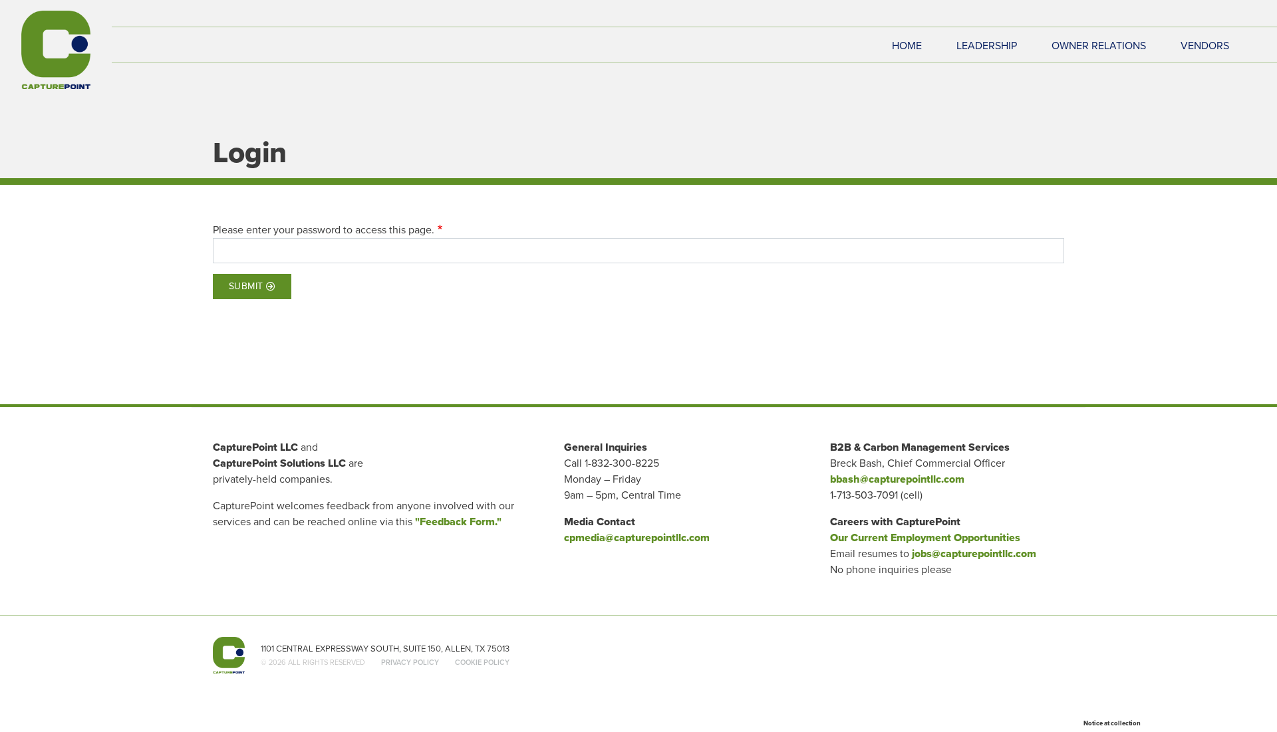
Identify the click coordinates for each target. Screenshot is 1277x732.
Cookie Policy (482, 662)
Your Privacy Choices (1193, 721)
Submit (246, 286)
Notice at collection (1112, 723)
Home (907, 46)
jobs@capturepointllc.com (974, 553)
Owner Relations (1099, 46)
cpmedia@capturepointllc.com (637, 537)
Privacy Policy (410, 662)
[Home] (55, 50)
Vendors (1205, 46)
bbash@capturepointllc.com (897, 479)
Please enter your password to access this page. (323, 229)
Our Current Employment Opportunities (925, 537)
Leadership (986, 46)
